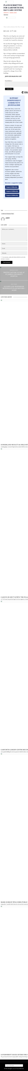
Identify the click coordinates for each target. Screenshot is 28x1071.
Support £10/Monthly (12, 191)
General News (13, 12)
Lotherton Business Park (8, 213)
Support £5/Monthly (11, 187)
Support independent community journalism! (14, 101)
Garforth (6, 12)
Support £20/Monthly (12, 195)
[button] (21, 1065)
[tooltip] (2, 203)
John (8, 218)
